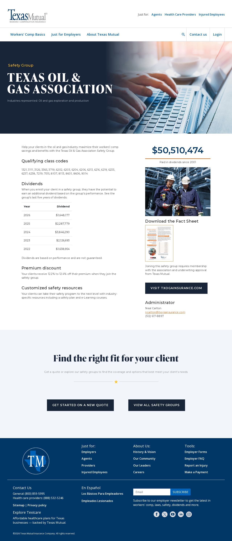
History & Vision (144, 452)
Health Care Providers (180, 14)
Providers (88, 465)
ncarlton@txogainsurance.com (165, 312)
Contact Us (22, 487)
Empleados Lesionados (97, 501)
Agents (157, 14)
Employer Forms (196, 452)
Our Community (144, 459)
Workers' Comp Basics (27, 34)
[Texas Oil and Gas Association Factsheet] (159, 243)
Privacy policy (37, 505)
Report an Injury (196, 465)
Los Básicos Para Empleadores (102, 494)
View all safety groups (157, 405)
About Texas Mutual (103, 34)
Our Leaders (142, 465)
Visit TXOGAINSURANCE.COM (176, 288)
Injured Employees (212, 14)
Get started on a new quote (80, 405)
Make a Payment (196, 472)
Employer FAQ (194, 459)
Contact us (198, 34)
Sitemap (18, 505)
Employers (89, 452)
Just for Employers (66, 34)
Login (217, 34)
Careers (138, 472)
